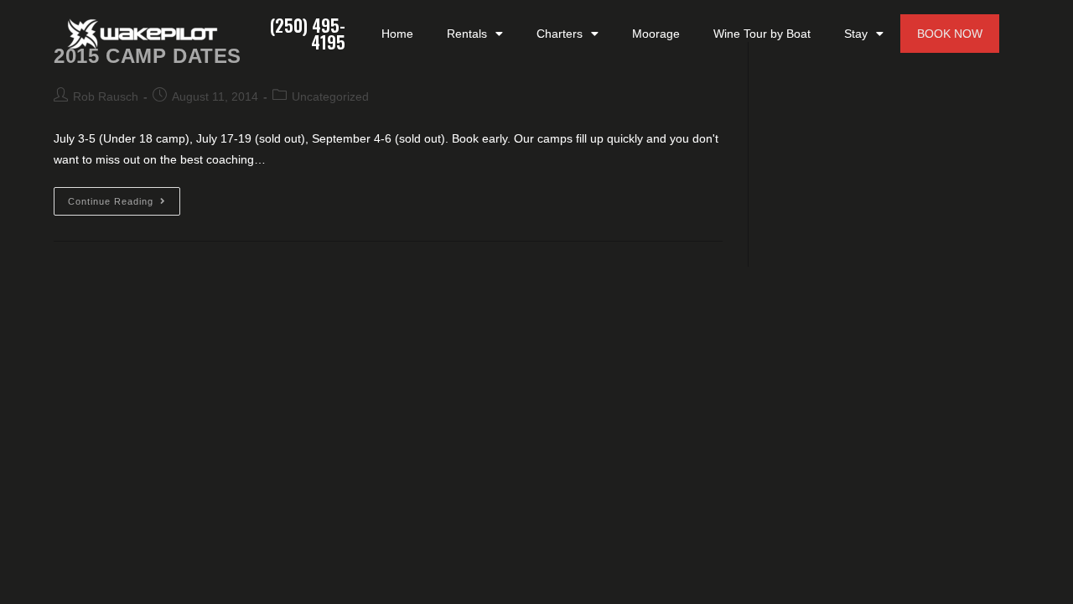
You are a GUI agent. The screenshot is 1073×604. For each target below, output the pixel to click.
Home (397, 33)
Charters (559, 33)
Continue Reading (124, 196)
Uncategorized (330, 96)
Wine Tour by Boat (762, 33)
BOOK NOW (949, 33)
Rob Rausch (105, 96)
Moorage (656, 33)
